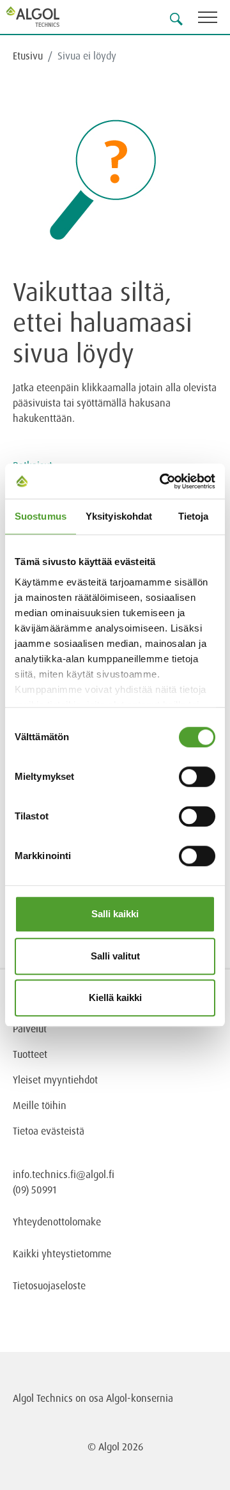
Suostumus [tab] (40, 516)
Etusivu (28, 55)
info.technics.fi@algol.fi (63, 1174)
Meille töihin (39, 1105)
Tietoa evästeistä (48, 1130)
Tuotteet (30, 1054)
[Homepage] (47, 16)
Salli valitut (115, 956)
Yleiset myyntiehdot (55, 1079)
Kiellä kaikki (115, 997)
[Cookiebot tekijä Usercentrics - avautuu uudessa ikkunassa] (162, 481)
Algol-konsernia (139, 1398)
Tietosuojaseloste (49, 1285)
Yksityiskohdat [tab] (119, 516)
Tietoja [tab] (193, 516)
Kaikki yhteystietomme (62, 1253)
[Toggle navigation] (214, 19)
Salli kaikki (115, 913)
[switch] (197, 776)
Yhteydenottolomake (57, 1221)
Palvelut (30, 1028)
